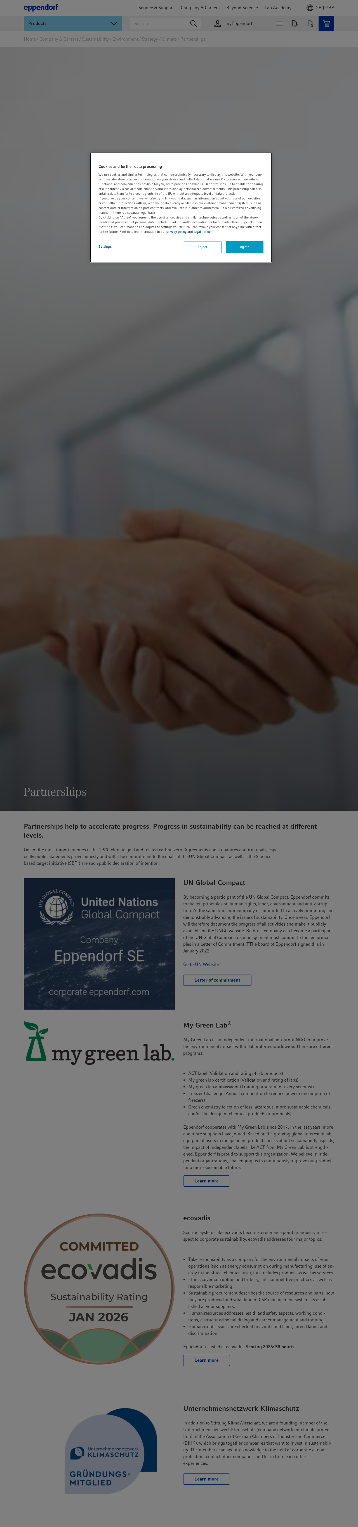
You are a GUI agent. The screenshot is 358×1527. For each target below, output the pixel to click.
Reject (202, 247)
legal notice (202, 232)
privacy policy (176, 232)
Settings (105, 247)
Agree (244, 247)
